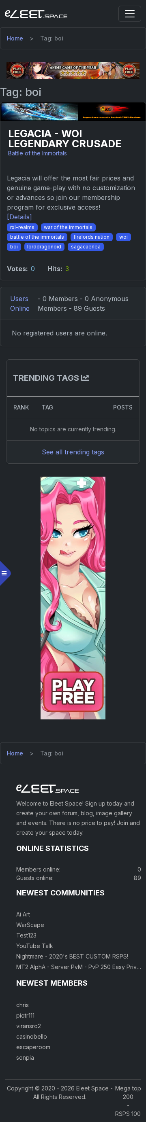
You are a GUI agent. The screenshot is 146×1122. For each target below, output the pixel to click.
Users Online (20, 303)
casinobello (31, 1036)
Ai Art (23, 914)
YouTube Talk (34, 945)
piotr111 (25, 1015)
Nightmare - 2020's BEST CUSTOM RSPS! (72, 956)
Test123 (26, 935)
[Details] (19, 217)
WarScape (30, 924)
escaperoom (33, 1047)
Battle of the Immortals (37, 153)
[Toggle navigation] (129, 14)
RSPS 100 (128, 1113)
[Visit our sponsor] (73, 70)
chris (22, 1004)
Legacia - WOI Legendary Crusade (64, 139)
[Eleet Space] (36, 14)
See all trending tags (73, 452)
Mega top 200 (128, 1092)
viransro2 (28, 1025)
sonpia (25, 1057)
